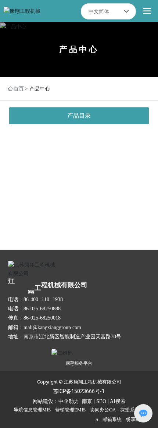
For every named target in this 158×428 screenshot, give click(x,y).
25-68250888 (47, 308)
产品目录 (79, 116)
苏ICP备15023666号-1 (79, 391)
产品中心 (79, 49)
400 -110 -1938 (46, 299)
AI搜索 (118, 401)
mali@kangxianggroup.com (52, 327)
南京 (87, 401)
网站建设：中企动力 (56, 401)
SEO (101, 401)
